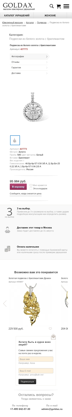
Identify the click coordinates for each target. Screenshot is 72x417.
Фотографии (18, 56)
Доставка (16, 73)
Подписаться (27, 381)
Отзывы (15, 62)
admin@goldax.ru (52, 409)
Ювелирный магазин (12, 22)
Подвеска (41, 22)
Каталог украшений (16, 15)
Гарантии (16, 67)
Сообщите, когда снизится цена (25, 193)
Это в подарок (40, 188)
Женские (50, 15)
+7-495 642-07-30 (20, 409)
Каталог (30, 22)
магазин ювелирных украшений (19, 9)
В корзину (18, 186)
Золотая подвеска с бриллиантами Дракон (30, 278)
